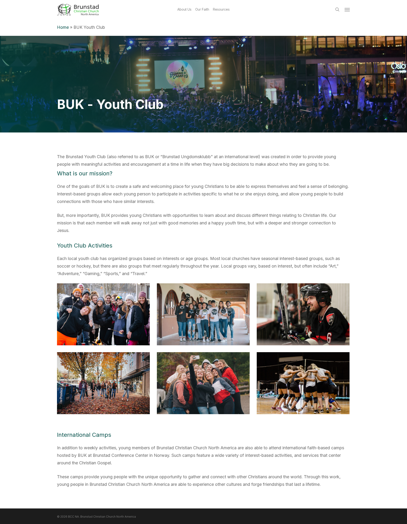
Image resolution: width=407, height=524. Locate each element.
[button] (347, 9)
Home (63, 27)
